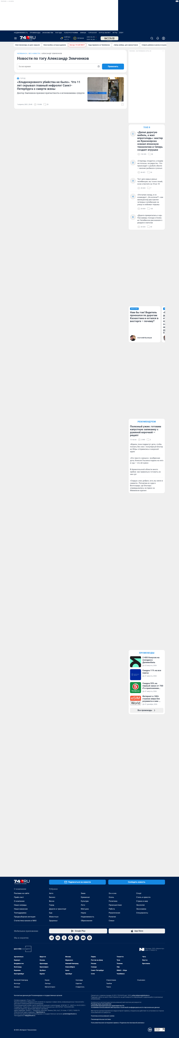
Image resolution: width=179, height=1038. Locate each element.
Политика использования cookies (102, 1016)
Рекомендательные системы (101, 1019)
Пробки (79, 38)
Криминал (85, 897)
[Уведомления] (158, 38)
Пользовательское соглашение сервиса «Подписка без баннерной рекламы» (118, 1023)
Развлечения (114, 913)
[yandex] (89, 937)
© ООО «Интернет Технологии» (25, 1030)
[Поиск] (152, 38)
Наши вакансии (21, 909)
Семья (111, 921)
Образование (86, 921)
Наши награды (20, 905)
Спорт (138, 893)
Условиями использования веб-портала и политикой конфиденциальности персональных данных (125, 1007)
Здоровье (53, 921)
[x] (76, 937)
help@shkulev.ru (30, 1015)
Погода (58, 33)
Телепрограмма (71, 33)
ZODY (121, 33)
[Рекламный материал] (109, 38)
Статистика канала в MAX (25, 921)
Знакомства (47, 33)
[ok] (64, 937)
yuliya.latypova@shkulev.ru (141, 995)
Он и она (112, 893)
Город (51, 905)
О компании (19, 901)
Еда (50, 913)
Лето (83, 905)
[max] (70, 937)
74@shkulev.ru (40, 1012)
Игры (115, 33)
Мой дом (85, 909)
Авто (51, 893)
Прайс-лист (19, 897)
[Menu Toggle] (15, 38)
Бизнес (52, 897)
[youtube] (83, 937)
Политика (113, 901)
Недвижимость (21, 33)
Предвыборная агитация (24, 917)
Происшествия (115, 905)
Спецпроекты (142, 913)
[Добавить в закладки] (122, 104)
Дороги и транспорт (57, 909)
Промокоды (35, 33)
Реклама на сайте (21, 893)
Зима (83, 893)
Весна (51, 901)
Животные (53, 917)
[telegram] (51, 937)
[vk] (57, 937)
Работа (112, 909)
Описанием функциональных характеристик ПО (107, 1006)
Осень (111, 897)
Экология (140, 905)
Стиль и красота (143, 897)
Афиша (83, 33)
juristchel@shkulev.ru (70, 1014)
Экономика (141, 909)
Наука (83, 913)
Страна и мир (142, 901)
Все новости (34, 53)
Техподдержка (20, 913)
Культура (85, 901)
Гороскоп (92, 33)
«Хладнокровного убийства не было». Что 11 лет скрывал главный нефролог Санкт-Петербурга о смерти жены (48, 85)
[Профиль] (163, 38)
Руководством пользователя (101, 1004)
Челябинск (22, 53)
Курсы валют (105, 33)
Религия (112, 917)
